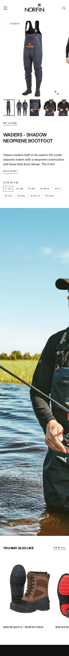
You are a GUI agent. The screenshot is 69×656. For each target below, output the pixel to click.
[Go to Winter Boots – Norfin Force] (28, 588)
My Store (10, 123)
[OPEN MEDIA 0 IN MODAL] (56, 92)
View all (59, 547)
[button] (5, 8)
